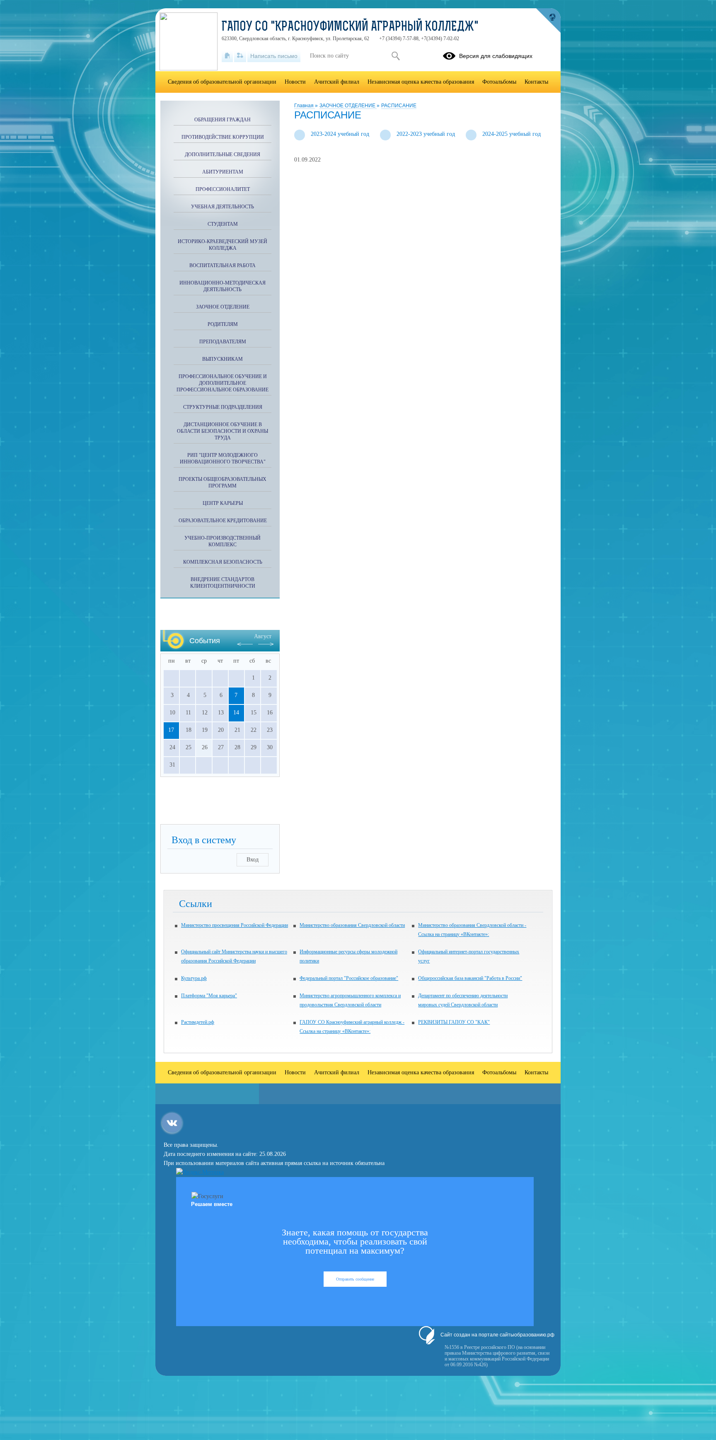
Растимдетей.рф (197, 1022)
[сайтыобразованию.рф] (548, 20)
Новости (295, 82)
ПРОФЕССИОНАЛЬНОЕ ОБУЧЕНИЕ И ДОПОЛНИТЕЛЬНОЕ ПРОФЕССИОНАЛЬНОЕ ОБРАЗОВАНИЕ (222, 383)
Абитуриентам (222, 172)
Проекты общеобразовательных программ (222, 482)
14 (236, 712)
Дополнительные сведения (222, 154)
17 (171, 730)
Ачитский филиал (336, 82)
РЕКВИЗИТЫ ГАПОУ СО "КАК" (454, 1022)
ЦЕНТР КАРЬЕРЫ (223, 503)
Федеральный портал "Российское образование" (349, 978)
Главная (304, 106)
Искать (395, 56)
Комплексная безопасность (222, 562)
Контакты (536, 82)
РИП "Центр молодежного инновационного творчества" (223, 458)
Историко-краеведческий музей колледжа (222, 245)
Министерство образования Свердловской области (352, 925)
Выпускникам (222, 359)
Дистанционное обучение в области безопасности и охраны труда (222, 431)
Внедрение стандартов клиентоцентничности (222, 582)
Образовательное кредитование (223, 520)
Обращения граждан (222, 120)
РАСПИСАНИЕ (398, 106)
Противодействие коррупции (222, 137)
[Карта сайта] (240, 56)
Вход (253, 859)
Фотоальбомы (499, 82)
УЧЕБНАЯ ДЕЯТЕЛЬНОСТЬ (222, 207)
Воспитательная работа (222, 265)
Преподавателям (222, 342)
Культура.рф (194, 978)
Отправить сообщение (355, 1279)
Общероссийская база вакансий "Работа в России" (470, 978)
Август (262, 636)
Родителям (223, 324)
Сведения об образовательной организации (222, 82)
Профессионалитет (223, 189)
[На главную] (227, 56)
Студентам (223, 224)
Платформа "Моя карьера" (209, 996)
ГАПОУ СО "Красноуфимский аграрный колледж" (350, 27)
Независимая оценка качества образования (421, 82)
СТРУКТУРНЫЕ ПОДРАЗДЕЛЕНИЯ (222, 407)
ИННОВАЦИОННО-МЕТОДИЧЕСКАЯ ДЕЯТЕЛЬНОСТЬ (222, 286)
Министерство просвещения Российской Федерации (234, 925)
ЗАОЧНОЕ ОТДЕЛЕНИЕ (348, 106)
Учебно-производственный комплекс (222, 541)
